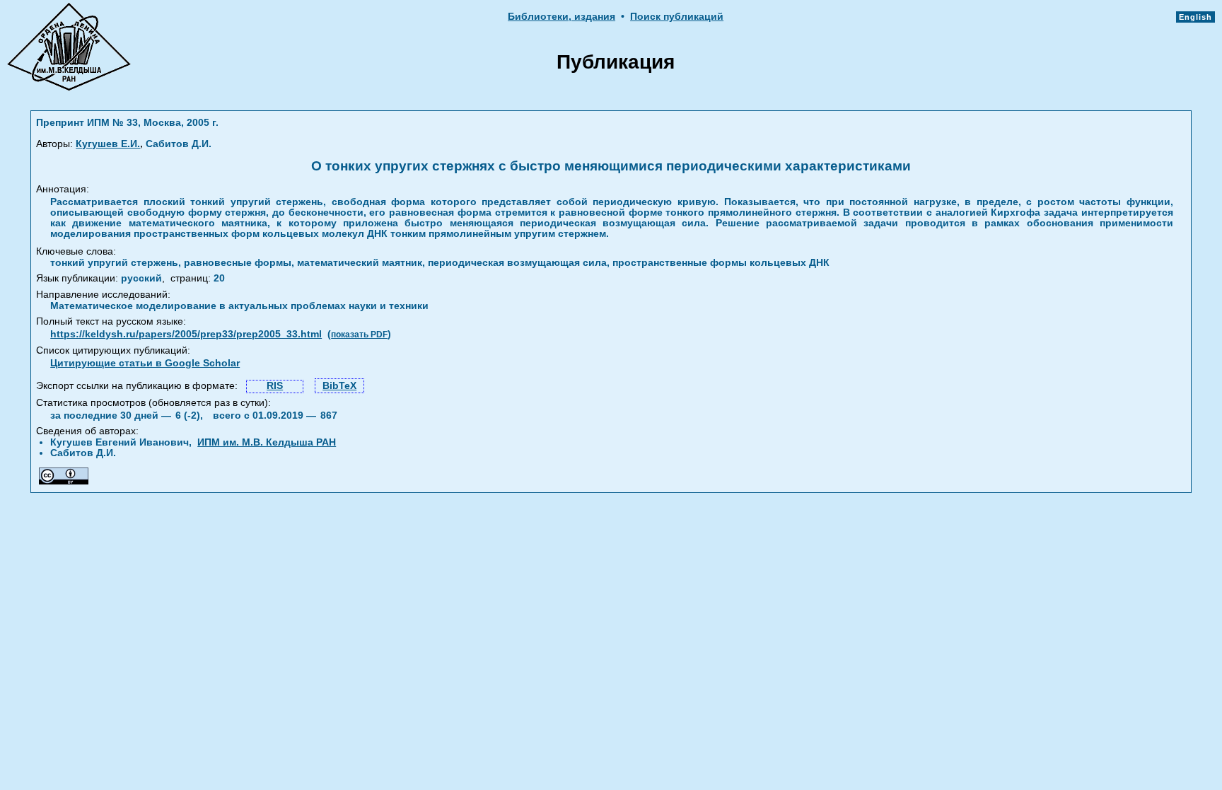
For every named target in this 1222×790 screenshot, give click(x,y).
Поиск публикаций (676, 16)
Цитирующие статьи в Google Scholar (145, 363)
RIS (275, 386)
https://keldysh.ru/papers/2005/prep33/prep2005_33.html (186, 334)
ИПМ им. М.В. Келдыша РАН (266, 442)
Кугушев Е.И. (108, 144)
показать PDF (359, 334)
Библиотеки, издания (561, 16)
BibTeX (339, 386)
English (1195, 17)
